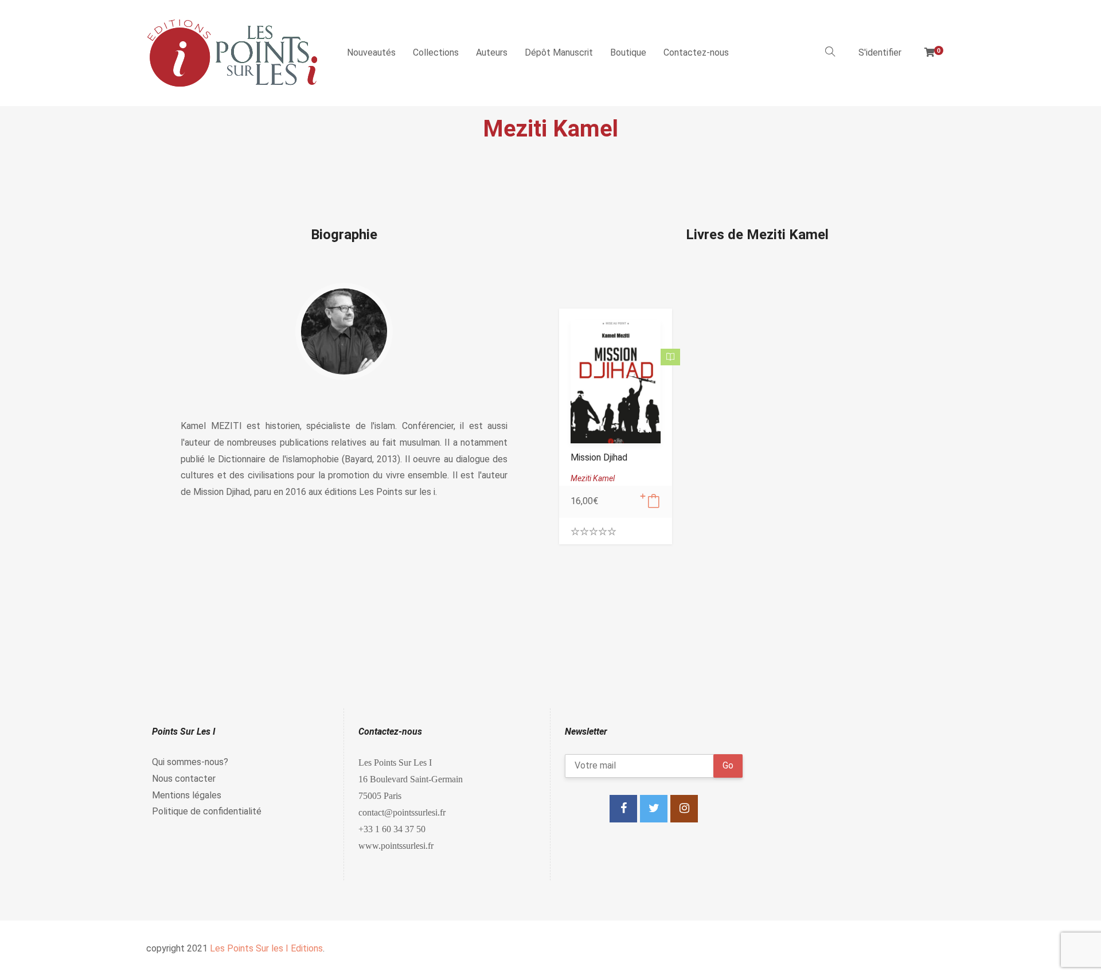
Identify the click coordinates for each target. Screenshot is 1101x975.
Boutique (628, 52)
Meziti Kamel (593, 478)
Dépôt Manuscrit (559, 52)
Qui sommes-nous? (190, 761)
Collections (436, 52)
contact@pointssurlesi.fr (402, 812)
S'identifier (879, 52)
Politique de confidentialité (206, 811)
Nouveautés (371, 52)
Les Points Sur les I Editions (266, 948)
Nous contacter (184, 778)
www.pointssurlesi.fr (396, 845)
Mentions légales (186, 795)
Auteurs (491, 52)
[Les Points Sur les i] (232, 53)
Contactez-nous (696, 52)
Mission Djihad (599, 457)
